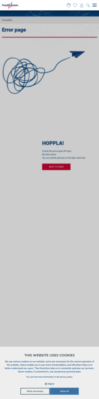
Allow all (64, 391)
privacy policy (66, 377)
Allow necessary (35, 391)
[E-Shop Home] (10, 5)
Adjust (50, 383)
